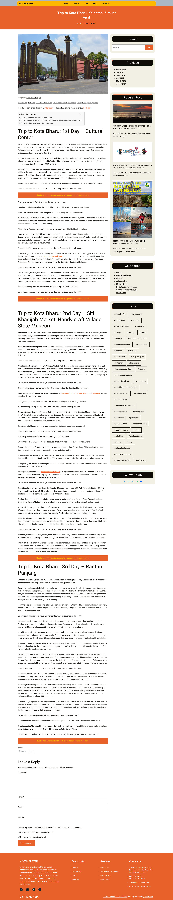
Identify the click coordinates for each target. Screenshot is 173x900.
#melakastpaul (140, 393)
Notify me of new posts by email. (33, 837)
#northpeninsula (120, 412)
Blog (73, 875)
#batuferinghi (119, 320)
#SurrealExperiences (122, 454)
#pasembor (119, 418)
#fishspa (117, 332)
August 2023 (121, 84)
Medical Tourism (122, 284)
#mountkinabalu (120, 399)
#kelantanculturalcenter (44, 103)
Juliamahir (48, 108)
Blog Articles (104, 879)
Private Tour (104, 867)
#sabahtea (118, 436)
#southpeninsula (135, 436)
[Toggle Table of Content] (80, 114)
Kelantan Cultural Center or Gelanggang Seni (61, 256)
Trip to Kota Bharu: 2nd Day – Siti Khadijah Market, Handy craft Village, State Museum (51, 120)
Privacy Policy (76, 871)
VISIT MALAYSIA (26, 3)
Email (20, 807)
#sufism (129, 442)
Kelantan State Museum (50, 472)
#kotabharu (72, 103)
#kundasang (134, 363)
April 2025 (120, 78)
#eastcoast (139, 326)
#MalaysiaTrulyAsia (122, 381)
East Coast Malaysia (33, 98)
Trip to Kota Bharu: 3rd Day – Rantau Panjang (37, 123)
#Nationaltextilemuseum (124, 406)
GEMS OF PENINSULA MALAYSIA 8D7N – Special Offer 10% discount (129, 242)
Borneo (119, 273)
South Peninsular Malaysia (126, 290)
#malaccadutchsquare (123, 375)
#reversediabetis (121, 430)
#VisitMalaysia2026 (122, 460)
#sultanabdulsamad (122, 448)
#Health (143, 332)
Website (21, 817)
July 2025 (120, 72)
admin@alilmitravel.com (139, 882)
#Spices (117, 442)
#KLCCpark (132, 351)
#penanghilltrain (120, 424)
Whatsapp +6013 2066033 (140, 886)
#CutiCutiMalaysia (121, 326)
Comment (22, 772)
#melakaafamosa (121, 393)
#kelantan (31, 103)
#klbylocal (118, 351)
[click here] (87, 108)
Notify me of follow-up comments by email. (37, 832)
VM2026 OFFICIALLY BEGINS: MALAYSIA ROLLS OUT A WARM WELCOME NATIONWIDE (132, 166)
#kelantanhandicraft (60, 103)
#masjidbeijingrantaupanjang (87, 103)
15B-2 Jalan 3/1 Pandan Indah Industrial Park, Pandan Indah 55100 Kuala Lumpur (141, 869)
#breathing (135, 320)
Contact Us (75, 879)
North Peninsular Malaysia (126, 287)
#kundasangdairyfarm (123, 369)
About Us (74, 867)
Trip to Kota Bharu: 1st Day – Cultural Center (36, 118)
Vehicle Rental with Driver (109, 871)
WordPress (148, 897)
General (119, 278)
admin (79, 23)
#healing (130, 332)
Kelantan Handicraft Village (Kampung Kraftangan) (81, 393)
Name (21, 797)
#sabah (136, 430)
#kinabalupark (141, 345)
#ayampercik (22, 103)
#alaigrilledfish (120, 314)
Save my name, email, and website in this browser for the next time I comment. (51, 828)
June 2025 (120, 75)
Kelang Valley (121, 281)
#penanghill (134, 418)
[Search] (149, 47)
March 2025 (121, 81)
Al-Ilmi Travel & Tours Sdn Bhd (115, 897)
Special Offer (121, 293)
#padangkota (138, 412)
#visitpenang (141, 460)
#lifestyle (141, 369)
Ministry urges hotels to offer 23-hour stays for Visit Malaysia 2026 (132, 127)
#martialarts (141, 381)
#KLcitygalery (119, 357)
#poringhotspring (140, 424)
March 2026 (121, 69)
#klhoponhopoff (137, 357)
